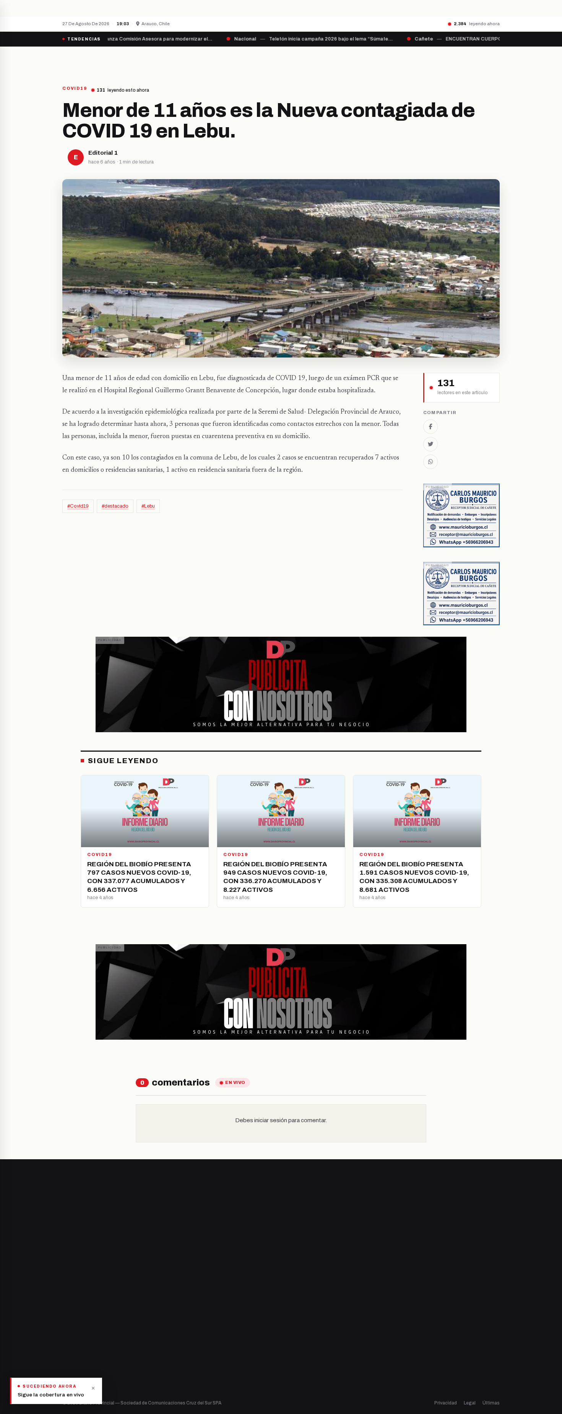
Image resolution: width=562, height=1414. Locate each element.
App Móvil (430, 1324)
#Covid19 (78, 506)
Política (298, 1321)
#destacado (115, 506)
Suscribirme (469, 1207)
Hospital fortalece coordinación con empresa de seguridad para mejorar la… (209, 8)
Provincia (254, 60)
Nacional (299, 1295)
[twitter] (74, 1321)
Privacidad (445, 1403)
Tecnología (302, 1347)
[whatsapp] (113, 1321)
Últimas (491, 1403)
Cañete (184, 1295)
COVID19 (74, 88)
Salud (295, 1334)
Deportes (300, 1308)
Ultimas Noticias (358, 60)
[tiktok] (104, 1321)
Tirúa (181, 1334)
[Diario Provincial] (93, 60)
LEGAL (406, 60)
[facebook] (64, 1321)
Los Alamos (189, 1321)
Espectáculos (305, 1360)
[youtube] (93, 1321)
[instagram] (84, 1321)
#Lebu (148, 506)
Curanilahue (190, 1308)
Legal (470, 1403)
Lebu (181, 1360)
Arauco (184, 1347)
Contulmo (187, 1373)
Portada (210, 60)
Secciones (302, 60)
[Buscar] (493, 59)
